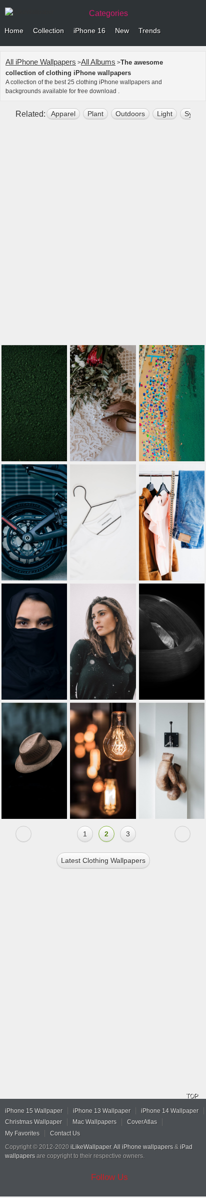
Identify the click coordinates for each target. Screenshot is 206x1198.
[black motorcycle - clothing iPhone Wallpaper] (34, 522)
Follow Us (109, 1177)
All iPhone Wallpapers (41, 62)
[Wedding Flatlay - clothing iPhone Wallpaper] (103, 403)
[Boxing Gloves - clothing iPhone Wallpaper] (171, 761)
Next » (182, 834)
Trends (149, 31)
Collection (48, 31)
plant (96, 114)
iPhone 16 (90, 31)
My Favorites (22, 1133)
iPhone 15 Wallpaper (33, 1110)
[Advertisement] (103, 236)
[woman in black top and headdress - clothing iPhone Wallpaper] (34, 641)
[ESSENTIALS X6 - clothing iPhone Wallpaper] (103, 522)
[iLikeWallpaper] (42, 12)
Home (14, 31)
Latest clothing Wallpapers (103, 860)
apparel (63, 114)
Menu (196, 31)
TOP (192, 1095)
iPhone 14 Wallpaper (169, 1110)
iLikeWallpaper (90, 1146)
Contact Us (65, 1133)
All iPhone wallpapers (143, 1146)
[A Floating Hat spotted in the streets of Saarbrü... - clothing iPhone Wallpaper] (34, 761)
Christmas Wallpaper (33, 1121)
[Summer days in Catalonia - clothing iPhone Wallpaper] (171, 403)
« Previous (24, 834)
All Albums (98, 62)
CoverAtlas (142, 1121)
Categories (108, 13)
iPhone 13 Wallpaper (101, 1110)
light (164, 114)
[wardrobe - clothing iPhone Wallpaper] (171, 522)
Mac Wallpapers (94, 1121)
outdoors (130, 114)
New (122, 31)
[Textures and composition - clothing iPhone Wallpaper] (34, 403)
